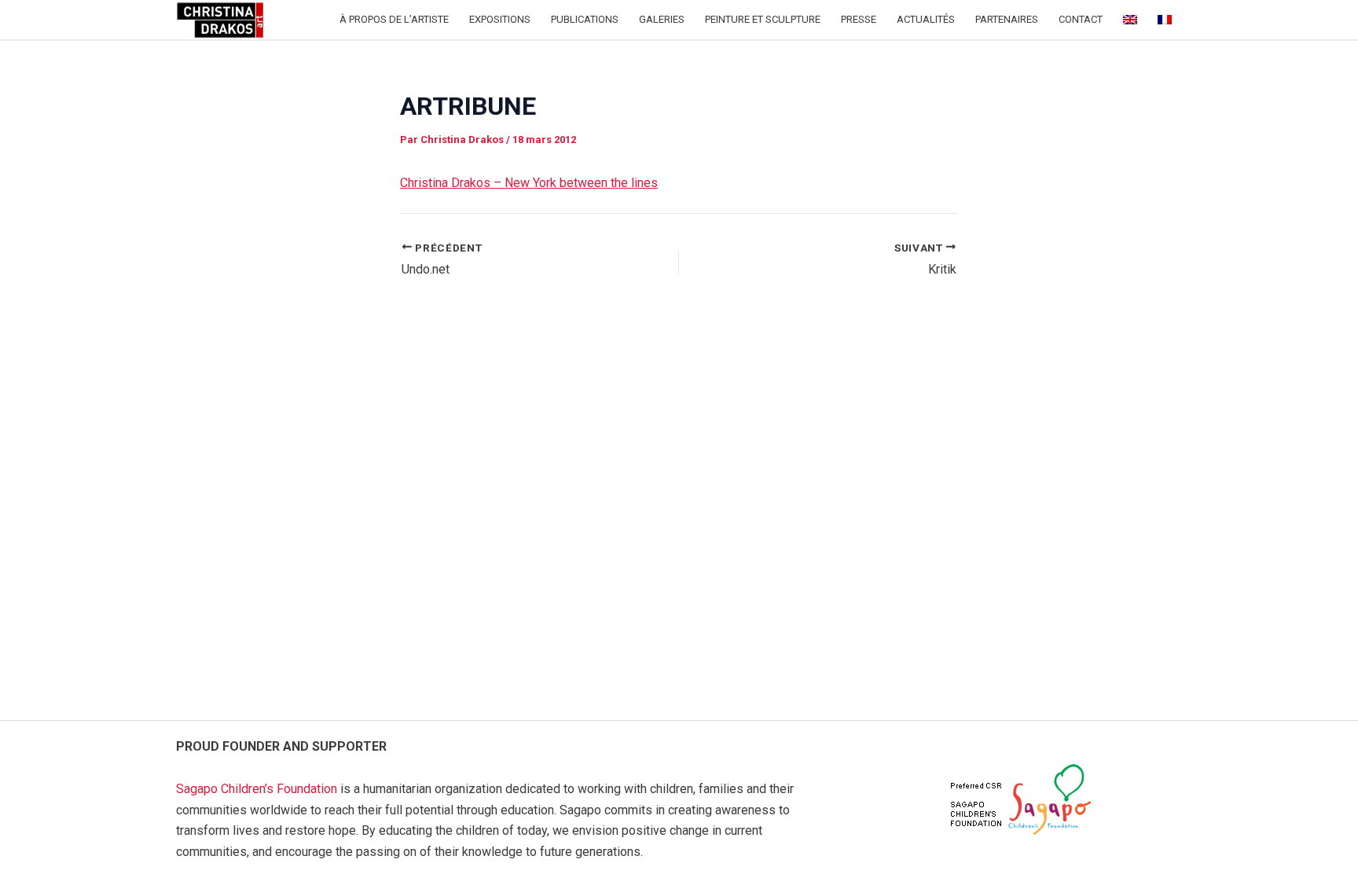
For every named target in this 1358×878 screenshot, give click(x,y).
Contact (1081, 19)
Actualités (926, 19)
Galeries (662, 19)
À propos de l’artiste (394, 19)
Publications (584, 19)
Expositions (499, 19)
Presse (858, 19)
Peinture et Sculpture (762, 19)
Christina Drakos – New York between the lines (529, 182)
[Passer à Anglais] (1130, 19)
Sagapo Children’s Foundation (256, 788)
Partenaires (1006, 19)
